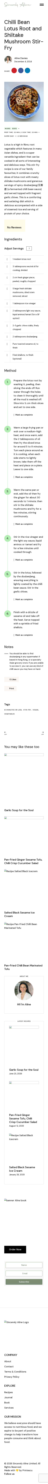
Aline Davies (21, 58)
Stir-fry (27, 710)
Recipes (8, 1392)
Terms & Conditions (15, 1371)
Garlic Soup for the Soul (18, 810)
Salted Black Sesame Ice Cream (22, 1168)
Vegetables (9, 714)
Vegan (36, 710)
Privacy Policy (11, 1376)
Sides (14, 128)
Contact (9, 1366)
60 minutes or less (13, 710)
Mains (7, 128)
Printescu (27, 1470)
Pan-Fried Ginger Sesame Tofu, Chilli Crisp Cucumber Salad (23, 861)
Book (7, 1402)
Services (9, 1407)
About (7, 1361)
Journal (8, 1397)
